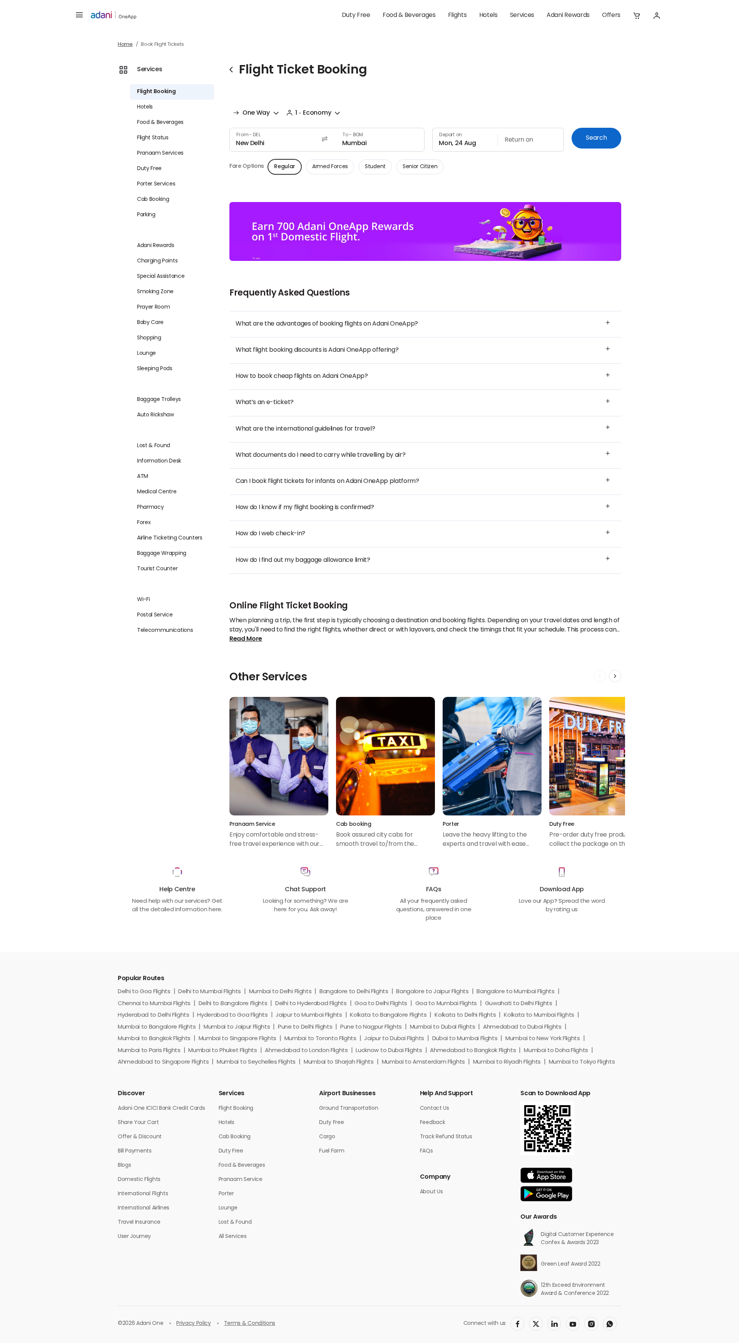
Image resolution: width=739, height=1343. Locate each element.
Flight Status (153, 138)
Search (596, 138)
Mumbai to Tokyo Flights (582, 1062)
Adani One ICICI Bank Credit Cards (161, 1108)
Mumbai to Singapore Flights (237, 1039)
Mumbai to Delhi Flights (280, 992)
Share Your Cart (138, 1122)
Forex (143, 522)
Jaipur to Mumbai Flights (309, 1015)
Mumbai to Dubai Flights (442, 1027)
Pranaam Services (160, 153)
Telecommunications (165, 630)
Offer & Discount (140, 1137)
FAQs (426, 1151)
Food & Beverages (409, 15)
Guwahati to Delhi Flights (518, 1004)
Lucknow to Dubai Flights (389, 1051)
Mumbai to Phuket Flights (222, 1051)
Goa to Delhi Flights (380, 1004)
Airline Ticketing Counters (169, 538)
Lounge (146, 353)
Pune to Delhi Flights (305, 1027)
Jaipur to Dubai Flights (394, 1039)
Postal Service (155, 615)
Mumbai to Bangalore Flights (157, 1027)
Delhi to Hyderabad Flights (311, 1004)
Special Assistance (160, 276)
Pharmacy (150, 507)
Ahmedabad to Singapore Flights (163, 1062)
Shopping (149, 338)
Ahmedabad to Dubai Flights (522, 1027)
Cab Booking (153, 199)
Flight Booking (156, 91)
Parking (146, 214)
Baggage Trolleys (159, 399)
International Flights (143, 1193)
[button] (637, 15)
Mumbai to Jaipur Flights (237, 1027)
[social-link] (517, 1324)
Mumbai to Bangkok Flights (154, 1039)
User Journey (134, 1236)
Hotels (488, 15)
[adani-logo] (113, 15)
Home (125, 44)
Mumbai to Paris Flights (149, 1051)
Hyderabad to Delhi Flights (153, 1015)
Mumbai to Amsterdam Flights (423, 1062)
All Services (233, 1236)
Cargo (327, 1137)
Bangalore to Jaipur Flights (432, 992)
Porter (226, 1193)
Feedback (432, 1122)
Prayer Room (153, 307)
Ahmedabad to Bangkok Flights (473, 1051)
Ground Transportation (348, 1108)
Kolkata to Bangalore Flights (388, 1015)
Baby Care (150, 322)
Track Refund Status (446, 1137)
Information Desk (159, 461)
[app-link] (546, 1175)
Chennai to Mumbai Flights (154, 1004)
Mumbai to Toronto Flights (320, 1039)
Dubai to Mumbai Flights (465, 1039)
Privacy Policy (193, 1324)
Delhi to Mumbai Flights (209, 992)
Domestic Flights (139, 1179)
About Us (431, 1192)
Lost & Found (153, 445)
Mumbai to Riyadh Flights (507, 1062)
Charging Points (157, 261)
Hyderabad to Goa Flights (232, 1015)
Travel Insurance (139, 1222)
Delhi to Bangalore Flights (233, 1004)
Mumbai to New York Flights (542, 1039)
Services (522, 15)
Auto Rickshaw (155, 415)
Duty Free (356, 15)
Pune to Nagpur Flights (371, 1027)
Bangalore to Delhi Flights (353, 992)
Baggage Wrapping (161, 553)
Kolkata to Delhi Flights (465, 1015)
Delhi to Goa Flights (144, 992)
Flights (457, 15)
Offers (611, 15)
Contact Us (434, 1108)
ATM (142, 476)
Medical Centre (157, 492)
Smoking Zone (155, 291)
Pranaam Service (240, 1179)
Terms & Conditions (249, 1324)
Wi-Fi (143, 599)
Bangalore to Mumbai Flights (515, 992)
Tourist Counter (157, 569)
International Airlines (143, 1208)
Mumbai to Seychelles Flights (256, 1062)
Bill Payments (135, 1151)
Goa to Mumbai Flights (446, 1004)
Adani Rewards (568, 15)
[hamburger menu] (79, 15)
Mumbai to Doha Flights (556, 1051)
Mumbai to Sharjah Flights (339, 1062)
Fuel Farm (331, 1151)
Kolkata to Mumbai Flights (539, 1015)
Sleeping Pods (154, 368)
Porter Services (156, 184)
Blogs (124, 1165)
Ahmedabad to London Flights (306, 1051)
